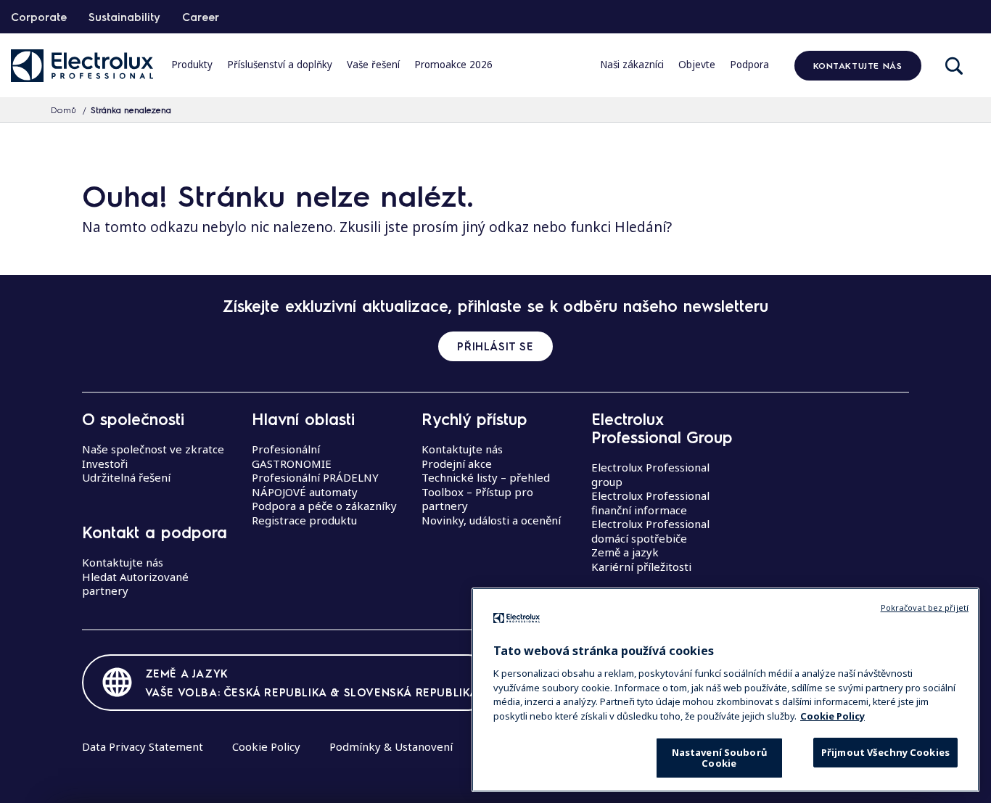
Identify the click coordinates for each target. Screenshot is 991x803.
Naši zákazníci (632, 64)
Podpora (749, 64)
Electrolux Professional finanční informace (650, 502)
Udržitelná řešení (126, 477)
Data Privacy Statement (142, 746)
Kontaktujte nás (857, 65)
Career (200, 16)
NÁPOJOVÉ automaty (305, 492)
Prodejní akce (457, 463)
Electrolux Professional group (650, 474)
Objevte (696, 64)
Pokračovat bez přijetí (925, 607)
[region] (725, 690)
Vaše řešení (373, 64)
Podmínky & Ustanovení (391, 746)
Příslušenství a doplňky (279, 64)
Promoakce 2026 (453, 64)
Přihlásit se (495, 346)
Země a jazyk (625, 552)
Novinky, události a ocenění (491, 520)
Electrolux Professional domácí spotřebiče (650, 530)
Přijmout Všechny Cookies (885, 752)
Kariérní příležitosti (641, 566)
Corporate (39, 16)
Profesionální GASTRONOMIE (292, 456)
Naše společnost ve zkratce (153, 449)
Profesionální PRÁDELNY (315, 477)
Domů (63, 109)
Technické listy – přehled (486, 477)
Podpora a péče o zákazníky (324, 505)
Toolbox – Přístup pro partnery (477, 499)
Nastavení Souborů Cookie (719, 758)
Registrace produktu (304, 520)
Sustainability (124, 16)
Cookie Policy (266, 746)
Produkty (192, 64)
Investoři (105, 463)
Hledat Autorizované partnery (135, 583)
